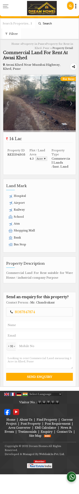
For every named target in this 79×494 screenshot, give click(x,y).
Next (71, 103)
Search (47, 23)
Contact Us (64, 431)
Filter (13, 34)
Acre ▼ (41, 158)
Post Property (31, 423)
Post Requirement (57, 423)
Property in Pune (33, 43)
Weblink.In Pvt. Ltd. (52, 454)
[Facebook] (7, 412)
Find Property (47, 419)
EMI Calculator (45, 427)
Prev (8, 103)
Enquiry (47, 431)
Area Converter (19, 427)
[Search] (70, 6)
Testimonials (27, 431)
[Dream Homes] (42, 8)
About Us (26, 419)
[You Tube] (16, 412)
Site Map (35, 435)
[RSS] (47, 435)
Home (16, 43)
